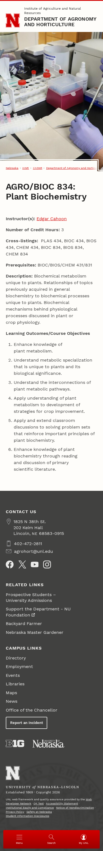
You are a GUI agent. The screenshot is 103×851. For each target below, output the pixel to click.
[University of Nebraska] (48, 743)
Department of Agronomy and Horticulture (60, 21)
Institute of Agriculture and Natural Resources (52, 11)
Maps (11, 692)
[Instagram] (47, 564)
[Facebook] (9, 564)
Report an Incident (26, 723)
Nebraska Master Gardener (34, 632)
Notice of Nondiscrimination (75, 807)
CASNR (37, 167)
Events (13, 675)
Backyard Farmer (24, 623)
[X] (22, 564)
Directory (16, 658)
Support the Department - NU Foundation (38, 611)
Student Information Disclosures (27, 815)
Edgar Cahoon (52, 218)
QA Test (39, 803)
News (11, 701)
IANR (25, 167)
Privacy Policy (15, 811)
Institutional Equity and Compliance (30, 807)
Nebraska (12, 167)
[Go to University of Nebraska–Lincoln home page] (13, 21)
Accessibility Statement (62, 803)
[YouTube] (34, 564)
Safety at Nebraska (39, 811)
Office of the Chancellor (31, 710)
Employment (19, 666)
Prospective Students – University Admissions (31, 597)
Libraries (15, 683)
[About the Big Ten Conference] (15, 743)
